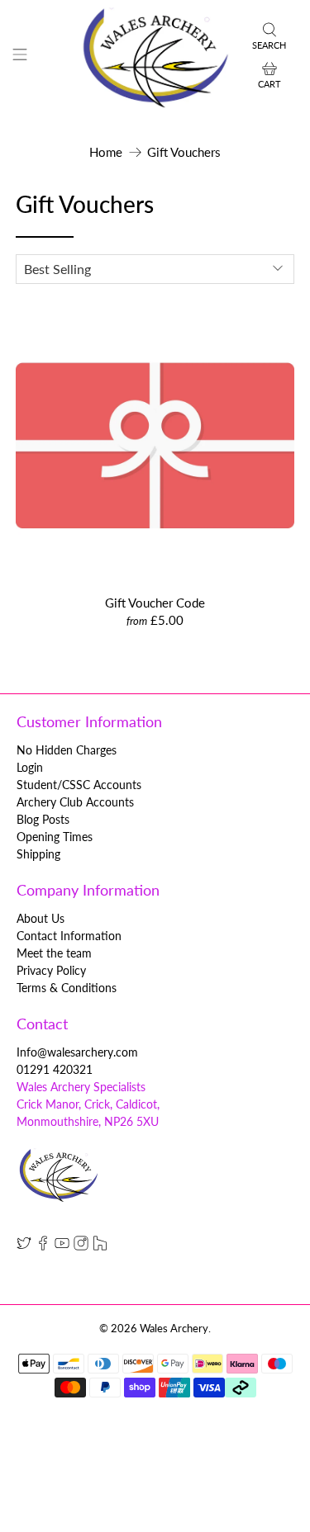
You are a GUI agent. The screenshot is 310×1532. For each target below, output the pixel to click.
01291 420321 (55, 1069)
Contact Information (69, 936)
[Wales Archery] (155, 56)
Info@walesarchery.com (77, 1052)
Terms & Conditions (67, 988)
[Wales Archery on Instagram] (81, 1246)
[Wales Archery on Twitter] (24, 1246)
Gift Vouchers (184, 152)
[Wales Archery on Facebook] (43, 1246)
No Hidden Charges (67, 750)
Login (30, 767)
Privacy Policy (51, 970)
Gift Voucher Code (155, 602)
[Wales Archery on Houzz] (100, 1246)
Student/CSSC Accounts (79, 785)
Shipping (38, 854)
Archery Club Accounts (75, 802)
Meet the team (54, 953)
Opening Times (55, 837)
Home (105, 152)
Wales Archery (174, 1328)
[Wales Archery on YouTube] (62, 1246)
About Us (40, 918)
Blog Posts (43, 819)
